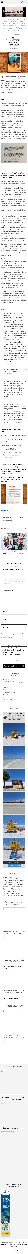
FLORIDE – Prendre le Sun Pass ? (9, 688)
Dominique (15, 48)
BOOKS (8, 34)
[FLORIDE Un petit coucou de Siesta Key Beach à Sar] (14, 734)
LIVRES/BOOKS (6, 457)
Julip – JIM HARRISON (14, 562)
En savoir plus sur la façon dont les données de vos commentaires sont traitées (13, 652)
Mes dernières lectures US (14, 554)
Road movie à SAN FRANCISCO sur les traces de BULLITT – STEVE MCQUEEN (8, 682)
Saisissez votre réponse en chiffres (13, 634)
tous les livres (10, 439)
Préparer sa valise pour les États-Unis (9, 699)
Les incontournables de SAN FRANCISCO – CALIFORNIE (9, 694)
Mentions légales (17, 1244)
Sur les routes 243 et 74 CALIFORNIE (14, 568)
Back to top (13, 1250)
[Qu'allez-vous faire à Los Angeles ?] (14, 968)
